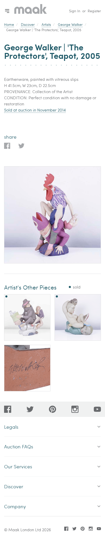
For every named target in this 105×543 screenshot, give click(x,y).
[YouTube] (97, 409)
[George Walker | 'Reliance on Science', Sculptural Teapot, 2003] (27, 317)
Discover (28, 24)
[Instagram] (74, 409)
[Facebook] (7, 409)
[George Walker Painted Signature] (27, 368)
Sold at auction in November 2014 (35, 110)
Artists (46, 24)
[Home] (30, 11)
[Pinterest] (52, 409)
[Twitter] (30, 409)
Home (9, 24)
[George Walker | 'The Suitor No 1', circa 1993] (78, 317)
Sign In (74, 10)
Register (94, 10)
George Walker (70, 24)
